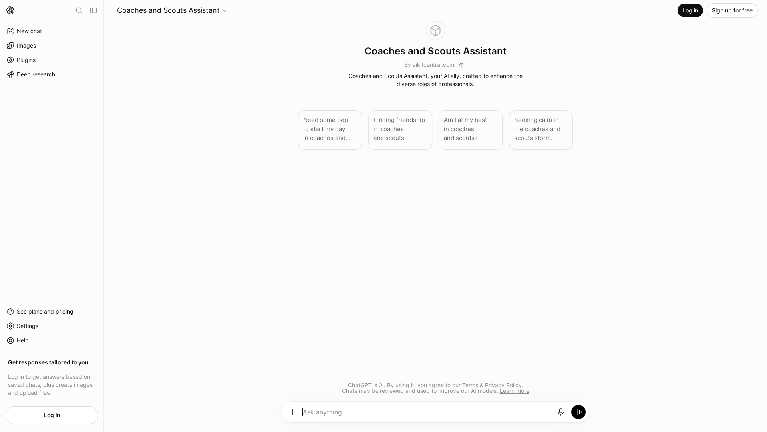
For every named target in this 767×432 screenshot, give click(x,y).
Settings (27, 325)
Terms (470, 385)
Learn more (514, 390)
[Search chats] (79, 10)
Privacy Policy (503, 385)
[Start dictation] (561, 412)
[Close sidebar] (93, 10)
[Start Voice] (578, 412)
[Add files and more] (292, 412)
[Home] (10, 10)
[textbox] (426, 414)
